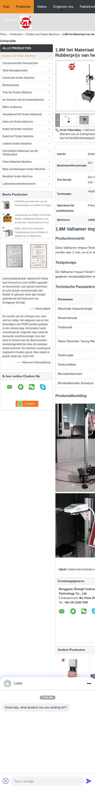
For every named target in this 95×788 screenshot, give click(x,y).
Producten (23, 6)
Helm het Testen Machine (17, 121)
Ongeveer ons (63, 6)
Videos (42, 6)
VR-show (10, 20)
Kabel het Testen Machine (18, 136)
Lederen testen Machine (17, 143)
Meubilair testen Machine (17, 176)
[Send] (88, 781)
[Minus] (88, 683)
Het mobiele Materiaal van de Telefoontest (20, 152)
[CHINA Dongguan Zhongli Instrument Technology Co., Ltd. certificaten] (14, 255)
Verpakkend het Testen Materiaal (22, 114)
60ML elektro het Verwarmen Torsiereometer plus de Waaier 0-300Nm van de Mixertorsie (31, 232)
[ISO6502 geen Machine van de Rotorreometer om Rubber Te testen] (7, 204)
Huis (6, 6)
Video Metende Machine (17, 161)
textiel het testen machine (17, 129)
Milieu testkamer (12, 107)
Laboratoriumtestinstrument (18, 183)
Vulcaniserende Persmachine (20, 63)
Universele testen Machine (18, 77)
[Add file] (6, 781)
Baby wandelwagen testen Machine (23, 169)
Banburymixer (10, 85)
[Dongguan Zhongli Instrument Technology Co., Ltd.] (26, 21)
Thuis (3, 34)
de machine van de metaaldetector (23, 99)
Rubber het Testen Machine (42, 34)
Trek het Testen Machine (17, 92)
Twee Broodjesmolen (15, 70)
